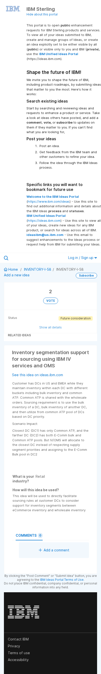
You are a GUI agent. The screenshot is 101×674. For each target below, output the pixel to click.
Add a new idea (16, 275)
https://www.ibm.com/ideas (49, 201)
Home (13, 269)
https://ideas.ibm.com (44, 220)
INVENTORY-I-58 (37, 269)
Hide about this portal (42, 14)
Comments (28, 535)
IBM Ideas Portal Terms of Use (62, 579)
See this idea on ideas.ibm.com (37, 375)
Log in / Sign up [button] (81, 258)
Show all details (50, 327)
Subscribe (86, 275)
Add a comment (56, 550)
